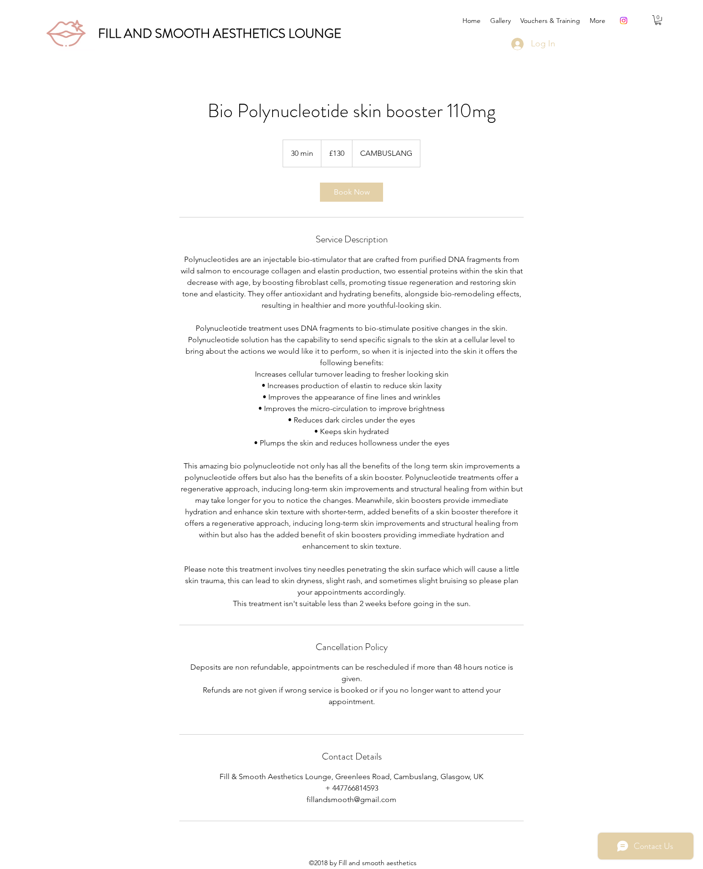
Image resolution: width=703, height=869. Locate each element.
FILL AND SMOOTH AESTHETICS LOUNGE (219, 33)
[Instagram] (623, 20)
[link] (351, 192)
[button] (658, 20)
